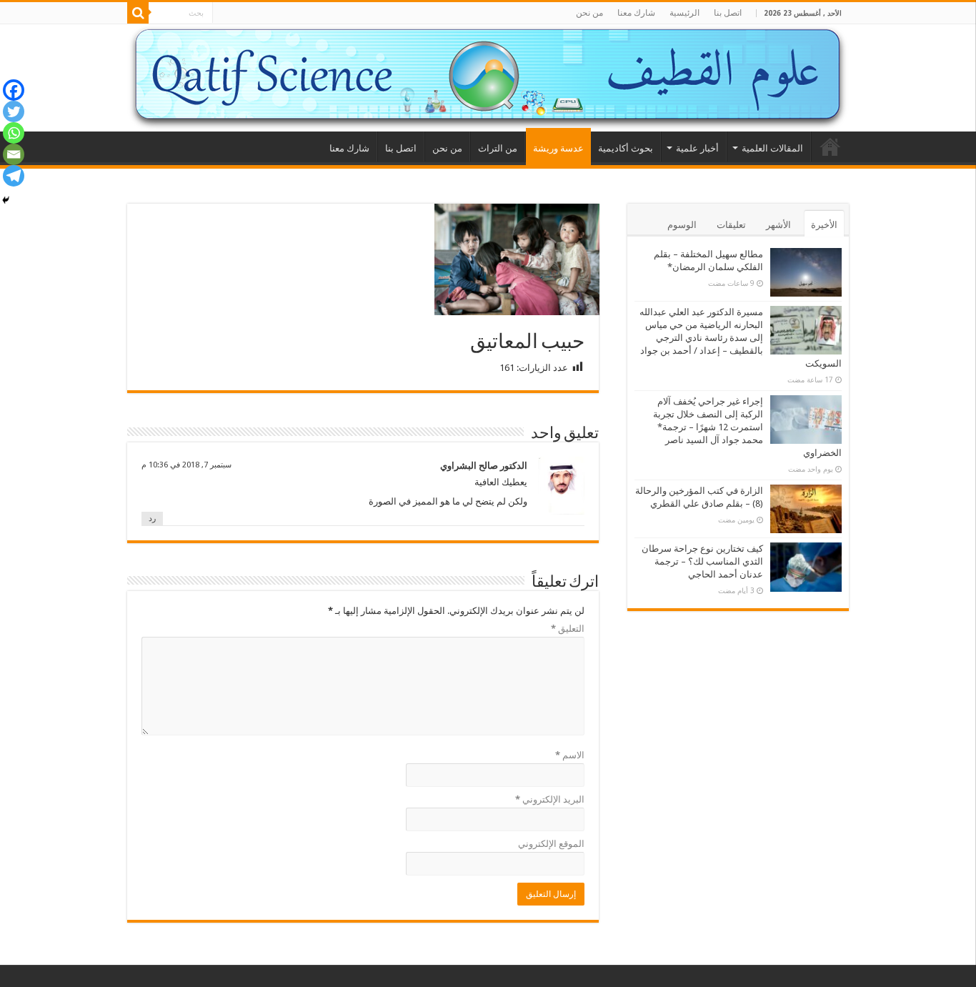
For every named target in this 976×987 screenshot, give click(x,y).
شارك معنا (636, 13)
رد (152, 518)
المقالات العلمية (772, 148)
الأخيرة (824, 224)
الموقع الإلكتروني (551, 843)
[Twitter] (13, 111)
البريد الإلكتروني (549, 799)
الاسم (569, 755)
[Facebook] (13, 90)
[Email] (13, 154)
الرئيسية (684, 13)
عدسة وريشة (558, 148)
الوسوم (682, 224)
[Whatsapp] (13, 133)
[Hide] (5, 200)
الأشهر (778, 224)
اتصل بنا (728, 13)
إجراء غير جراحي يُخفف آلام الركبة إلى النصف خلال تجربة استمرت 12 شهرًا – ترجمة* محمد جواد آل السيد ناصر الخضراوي (747, 427)
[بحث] (138, 13)
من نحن (589, 13)
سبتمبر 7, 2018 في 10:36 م (186, 465)
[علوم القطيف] (488, 78)
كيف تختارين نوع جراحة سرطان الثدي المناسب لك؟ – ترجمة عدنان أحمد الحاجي (702, 561)
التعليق (567, 628)
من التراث (497, 148)
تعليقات (731, 224)
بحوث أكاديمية (625, 148)
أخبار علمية (697, 148)
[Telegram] (13, 176)
